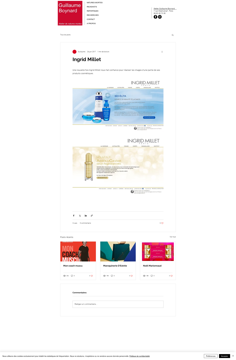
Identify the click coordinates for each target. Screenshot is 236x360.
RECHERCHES (93, 15)
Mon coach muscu (72, 265)
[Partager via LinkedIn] (86, 215)
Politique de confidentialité (139, 356)
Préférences (210, 356)
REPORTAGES (92, 11)
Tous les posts (65, 35)
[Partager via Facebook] (74, 215)
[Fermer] (233, 356)
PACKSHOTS (92, 7)
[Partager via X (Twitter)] (80, 215)
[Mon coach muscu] (78, 251)
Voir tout (173, 237)
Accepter (224, 356)
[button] (172, 35)
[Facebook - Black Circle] (155, 17)
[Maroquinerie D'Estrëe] (118, 251)
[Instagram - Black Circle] (160, 17)
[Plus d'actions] (162, 51)
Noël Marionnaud (152, 265)
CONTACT (91, 19)
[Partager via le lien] (92, 215)
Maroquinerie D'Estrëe (115, 265)
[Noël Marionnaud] (158, 251)
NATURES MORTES (95, 3)
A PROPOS (91, 23)
